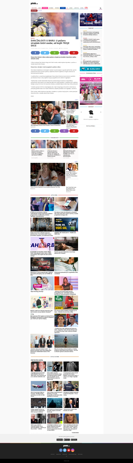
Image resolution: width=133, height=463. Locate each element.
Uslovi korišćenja (72, 454)
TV (67, 8)
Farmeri (63, 8)
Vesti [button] (39, 8)
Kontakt (53, 454)
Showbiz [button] (51, 8)
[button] (32, 146)
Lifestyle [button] (76, 8)
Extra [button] (81, 8)
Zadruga (45, 8)
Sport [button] (70, 8)
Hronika (57, 8)
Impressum (64, 454)
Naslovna (34, 8)
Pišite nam (80, 454)
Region (32, 38)
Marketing (58, 454)
